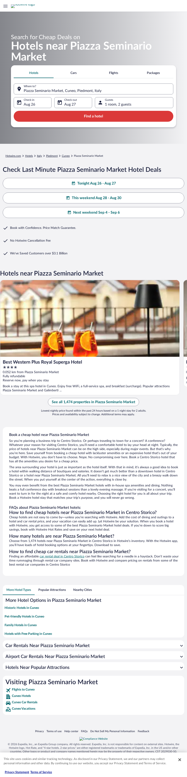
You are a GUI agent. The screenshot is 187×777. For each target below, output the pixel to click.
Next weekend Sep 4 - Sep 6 (96, 212)
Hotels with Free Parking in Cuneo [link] (28, 633)
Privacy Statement (17, 772)
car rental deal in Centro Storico (62, 556)
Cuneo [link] (66, 155)
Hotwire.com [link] (13, 155)
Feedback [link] (143, 731)
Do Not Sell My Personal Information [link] (112, 731)
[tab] (34, 73)
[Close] (180, 760)
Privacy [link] (39, 731)
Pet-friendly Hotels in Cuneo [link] (24, 616)
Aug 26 (29, 104)
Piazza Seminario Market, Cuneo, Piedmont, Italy (62, 91)
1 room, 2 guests (118, 104)
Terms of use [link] (54, 731)
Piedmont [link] (52, 155)
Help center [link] (71, 731)
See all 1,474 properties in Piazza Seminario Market (93, 402)
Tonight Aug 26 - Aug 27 (96, 183)
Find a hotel (93, 116)
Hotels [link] (29, 155)
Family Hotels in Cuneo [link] (21, 625)
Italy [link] (39, 155)
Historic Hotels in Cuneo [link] (22, 608)
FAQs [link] (84, 731)
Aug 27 (70, 104)
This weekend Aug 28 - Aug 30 (96, 198)
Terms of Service (41, 772)
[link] (93, 690)
